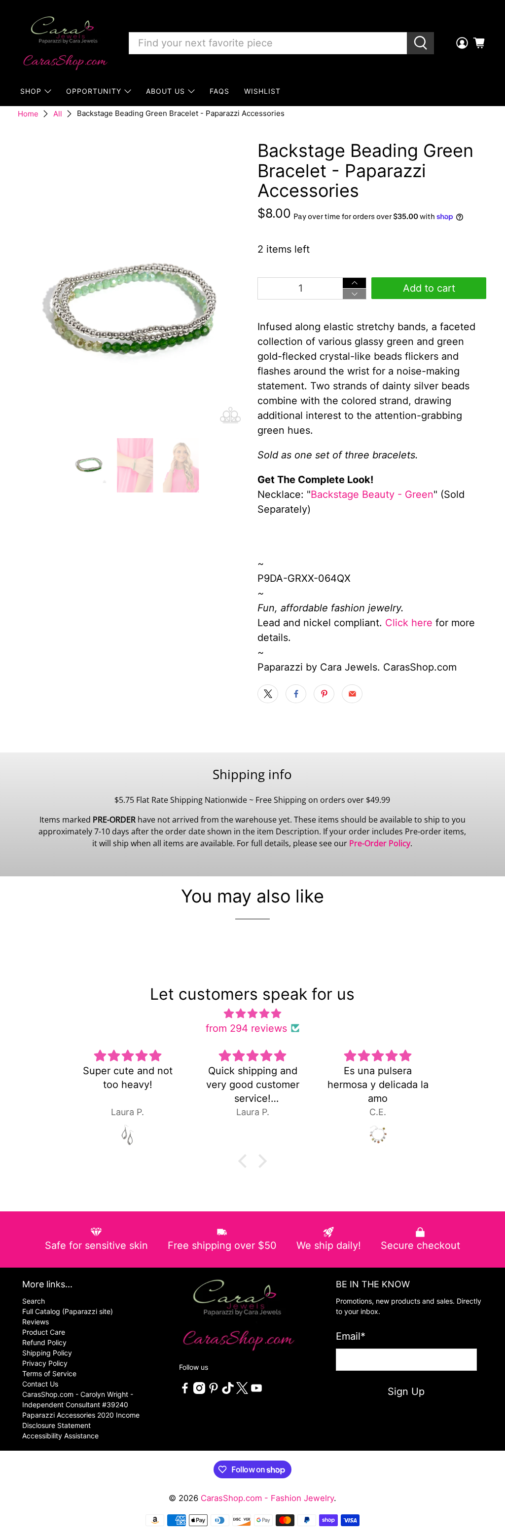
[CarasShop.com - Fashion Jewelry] (64, 43)
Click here (409, 623)
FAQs (219, 91)
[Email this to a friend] (352, 693)
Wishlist (262, 91)
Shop (30, 91)
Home (28, 113)
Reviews (35, 1321)
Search (33, 1301)
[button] (245, 1161)
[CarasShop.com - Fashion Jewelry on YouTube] (256, 1391)
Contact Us (40, 1384)
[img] (252, 1013)
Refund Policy (44, 1342)
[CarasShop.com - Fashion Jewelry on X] (242, 1391)
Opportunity (93, 91)
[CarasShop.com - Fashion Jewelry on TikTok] (228, 1391)
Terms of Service (49, 1373)
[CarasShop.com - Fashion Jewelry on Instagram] (199, 1391)
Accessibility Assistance (60, 1435)
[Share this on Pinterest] (324, 693)
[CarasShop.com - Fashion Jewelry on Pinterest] (213, 1391)
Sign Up (406, 1391)
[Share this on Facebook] (296, 693)
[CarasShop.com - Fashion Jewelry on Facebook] (185, 1391)
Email (350, 1336)
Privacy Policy (45, 1363)
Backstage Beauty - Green (372, 494)
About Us (165, 91)
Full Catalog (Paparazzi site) (67, 1311)
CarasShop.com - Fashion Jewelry (267, 1498)
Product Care (43, 1332)
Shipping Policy (47, 1353)
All (57, 113)
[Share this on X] (267, 693)
